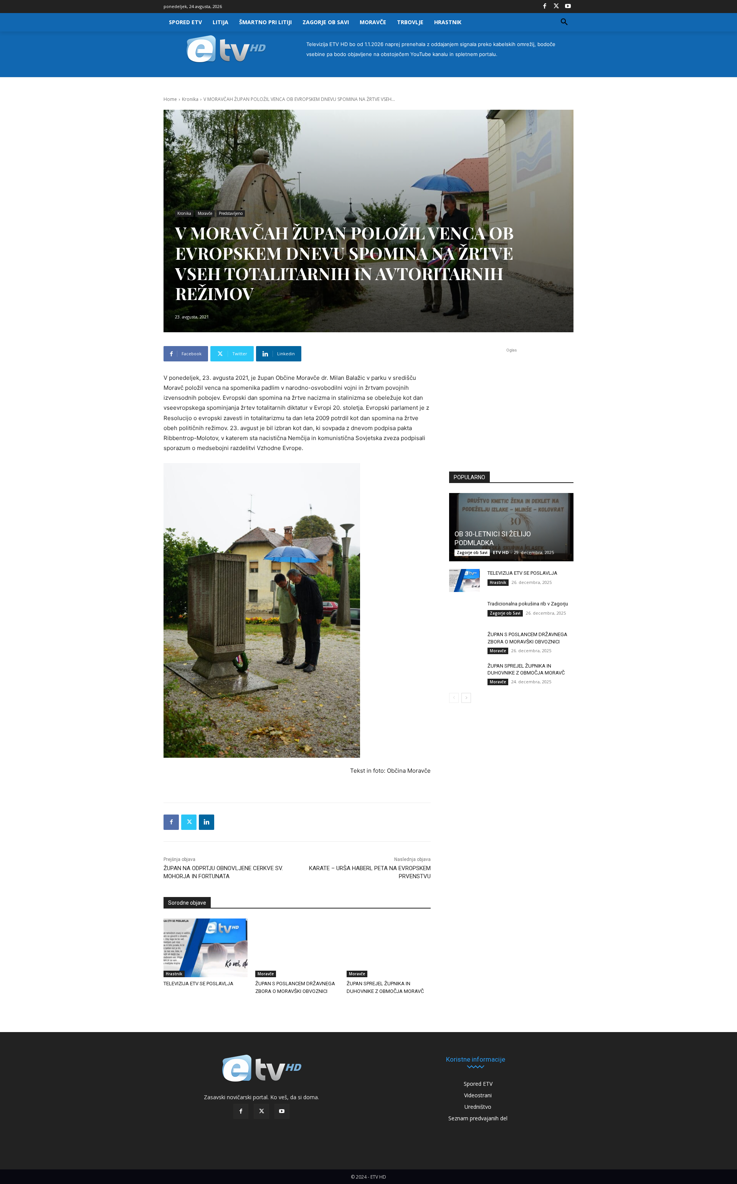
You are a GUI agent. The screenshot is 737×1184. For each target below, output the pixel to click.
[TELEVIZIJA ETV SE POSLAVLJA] (206, 948)
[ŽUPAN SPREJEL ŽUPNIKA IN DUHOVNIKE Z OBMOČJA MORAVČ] (389, 948)
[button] (564, 22)
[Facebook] (544, 6)
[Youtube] (567, 6)
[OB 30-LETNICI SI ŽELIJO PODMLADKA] (511, 527)
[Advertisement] (511, 405)
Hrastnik (174, 973)
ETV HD (501, 552)
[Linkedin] (206, 822)
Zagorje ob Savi (472, 552)
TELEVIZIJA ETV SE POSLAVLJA (198, 983)
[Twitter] (556, 6)
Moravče (205, 213)
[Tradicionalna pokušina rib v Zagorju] (464, 611)
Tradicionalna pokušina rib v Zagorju (527, 604)
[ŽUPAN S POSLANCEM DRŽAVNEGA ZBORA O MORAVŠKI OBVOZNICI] (297, 948)
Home (170, 99)
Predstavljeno (231, 213)
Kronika (190, 99)
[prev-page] (454, 698)
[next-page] (466, 698)
